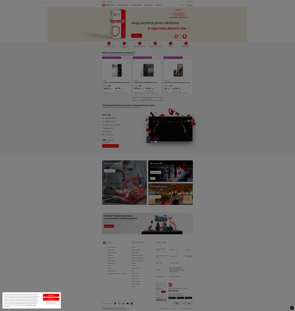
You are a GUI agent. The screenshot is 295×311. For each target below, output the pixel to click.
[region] (31, 300)
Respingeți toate (51, 299)
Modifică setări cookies (51, 302)
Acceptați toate (51, 295)
